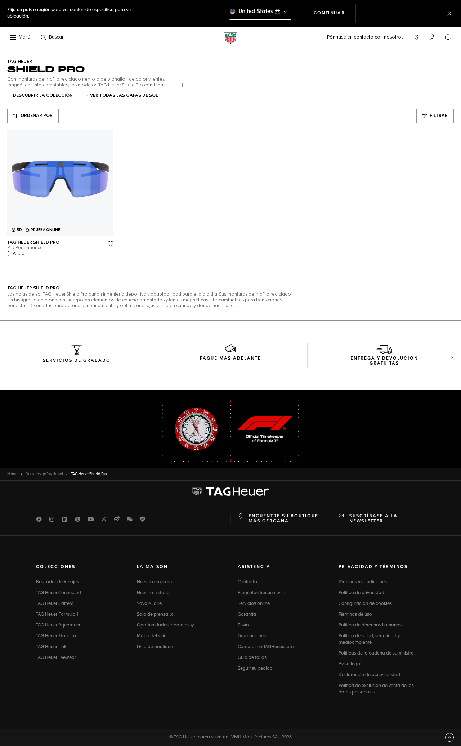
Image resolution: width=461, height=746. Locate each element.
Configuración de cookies (365, 604)
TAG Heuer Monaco (56, 636)
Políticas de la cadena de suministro (376, 653)
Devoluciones (252, 636)
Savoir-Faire (149, 604)
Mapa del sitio (152, 636)
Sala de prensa (153, 614)
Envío (243, 625)
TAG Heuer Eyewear (56, 658)
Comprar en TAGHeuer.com (266, 647)
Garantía (247, 614)
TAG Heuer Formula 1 (57, 614)
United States (256, 11)
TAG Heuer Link (51, 647)
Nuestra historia (153, 593)
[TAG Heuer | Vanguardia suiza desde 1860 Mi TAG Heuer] (230, 491)
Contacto (247, 582)
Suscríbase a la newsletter (373, 518)
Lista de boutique (155, 647)
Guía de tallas (252, 658)
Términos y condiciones (363, 582)
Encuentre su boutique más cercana (283, 518)
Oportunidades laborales (164, 625)
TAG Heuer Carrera (55, 604)
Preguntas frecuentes (260, 593)
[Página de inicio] (230, 37)
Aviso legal (350, 664)
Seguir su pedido (255, 668)
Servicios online (254, 604)
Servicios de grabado (77, 361)
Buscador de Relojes (57, 582)
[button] (432, 37)
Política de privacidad (361, 593)
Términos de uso (355, 614)
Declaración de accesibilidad (369, 675)
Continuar (335, 13)
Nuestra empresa (155, 582)
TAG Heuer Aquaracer (58, 625)
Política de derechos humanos (370, 625)
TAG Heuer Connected (58, 593)
